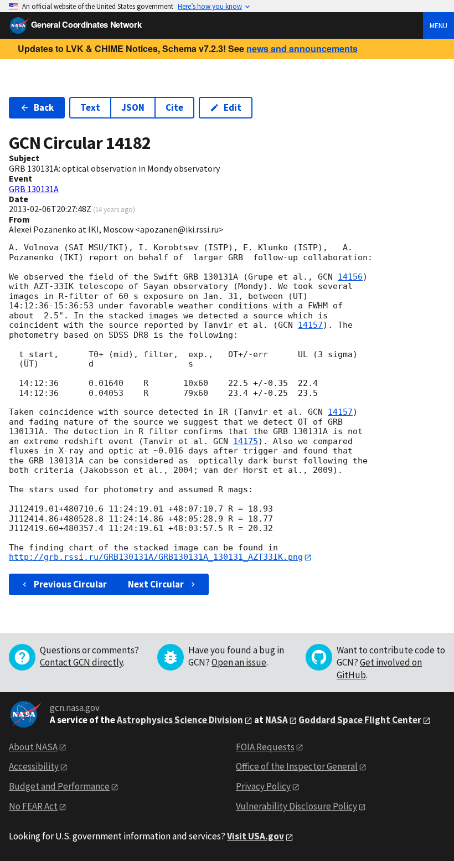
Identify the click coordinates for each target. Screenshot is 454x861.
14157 (310, 325)
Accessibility (34, 766)
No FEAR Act (33, 806)
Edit (232, 107)
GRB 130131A (34, 188)
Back (44, 107)
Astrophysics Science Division (180, 720)
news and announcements (302, 48)
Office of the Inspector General (297, 766)
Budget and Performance (59, 786)
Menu (438, 25)
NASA (276, 720)
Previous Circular (70, 584)
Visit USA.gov (255, 836)
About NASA (33, 747)
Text (90, 107)
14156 (350, 277)
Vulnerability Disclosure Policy (296, 806)
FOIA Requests (265, 747)
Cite (174, 107)
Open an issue (238, 662)
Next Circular (156, 584)
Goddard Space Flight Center (359, 720)
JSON (133, 107)
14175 (245, 441)
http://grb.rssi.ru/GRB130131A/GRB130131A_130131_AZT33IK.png (156, 557)
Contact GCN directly (81, 662)
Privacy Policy (263, 786)
